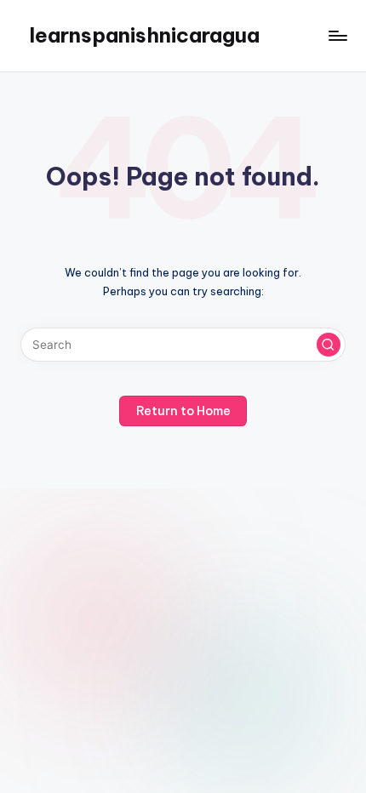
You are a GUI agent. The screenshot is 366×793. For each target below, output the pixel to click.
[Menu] (337, 35)
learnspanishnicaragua (144, 35)
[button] (328, 345)
